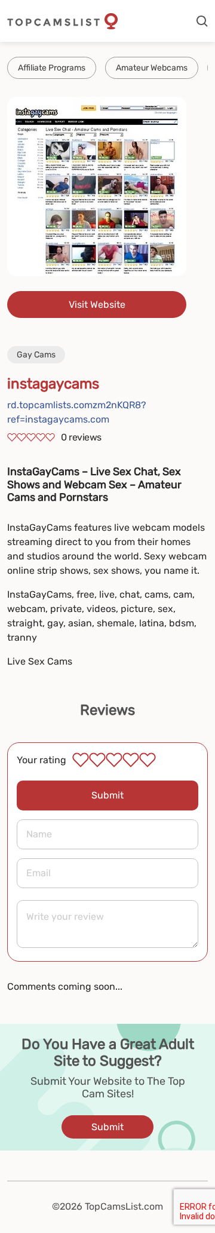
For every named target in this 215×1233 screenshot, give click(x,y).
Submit (107, 795)
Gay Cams (36, 355)
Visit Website (97, 304)
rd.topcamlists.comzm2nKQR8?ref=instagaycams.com (76, 412)
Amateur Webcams (152, 68)
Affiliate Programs (51, 68)
